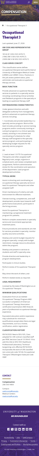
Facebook (8, 429)
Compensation (3, 24)
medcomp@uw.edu (10, 396)
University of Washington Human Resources (11, 2)
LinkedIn (23, 429)
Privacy (4, 441)
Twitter (12, 429)
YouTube (19, 429)
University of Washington (3, 2)
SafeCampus (28, 437)
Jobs (18, 437)
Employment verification (10, 444)
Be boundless (19, 416)
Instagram (15, 429)
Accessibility (9, 437)
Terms (32, 441)
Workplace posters (30, 444)
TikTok (30, 429)
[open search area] (28, 2)
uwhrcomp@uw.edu (10, 391)
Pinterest (27, 429)
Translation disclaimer (19, 441)
